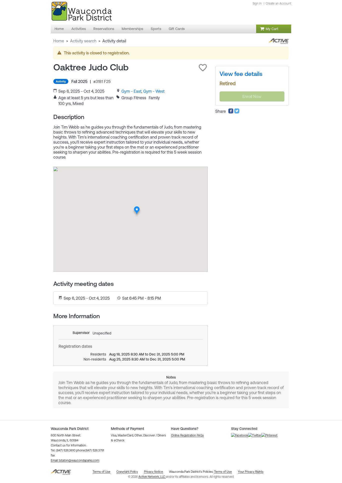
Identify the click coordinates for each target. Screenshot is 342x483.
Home (58, 41)
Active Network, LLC (152, 476)
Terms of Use (223, 471)
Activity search (83, 41)
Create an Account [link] (278, 3)
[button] (203, 68)
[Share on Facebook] (231, 112)
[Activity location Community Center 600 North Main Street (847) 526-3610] (136, 207)
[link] (131, 91)
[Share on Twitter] (237, 112)
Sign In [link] (257, 3)
